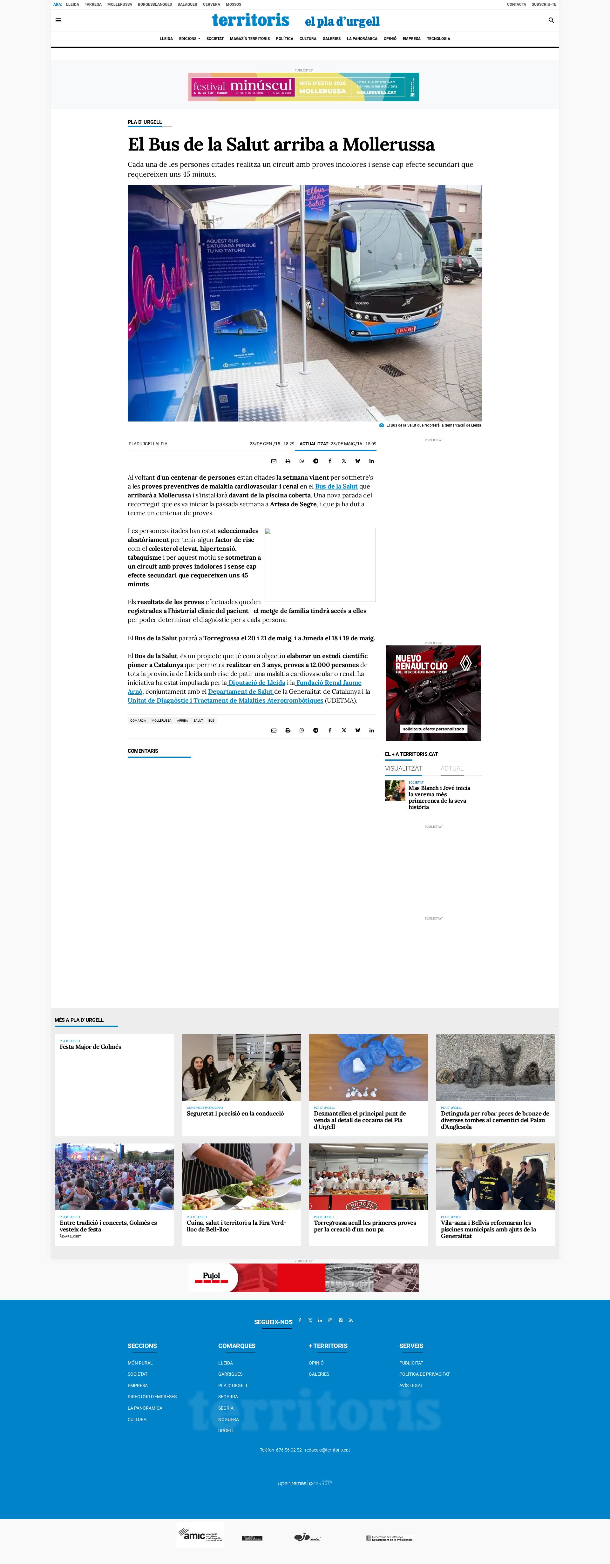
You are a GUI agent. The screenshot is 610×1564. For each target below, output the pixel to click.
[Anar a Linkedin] (320, 1320)
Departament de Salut (241, 691)
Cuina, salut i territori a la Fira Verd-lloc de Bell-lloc (236, 1226)
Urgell (226, 1430)
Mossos (233, 4)
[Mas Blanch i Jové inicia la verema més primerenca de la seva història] (395, 790)
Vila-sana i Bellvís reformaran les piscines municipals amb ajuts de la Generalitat (488, 1229)
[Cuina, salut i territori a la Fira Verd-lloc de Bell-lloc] (241, 1176)
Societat (137, 1374)
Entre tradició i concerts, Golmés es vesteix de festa (108, 1226)
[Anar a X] (310, 1320)
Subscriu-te (544, 4)
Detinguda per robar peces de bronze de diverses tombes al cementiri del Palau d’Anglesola (495, 1119)
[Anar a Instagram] (330, 1320)
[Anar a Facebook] (300, 1320)
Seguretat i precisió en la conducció (235, 1113)
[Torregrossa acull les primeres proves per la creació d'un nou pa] (368, 1176)
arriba (182, 720)
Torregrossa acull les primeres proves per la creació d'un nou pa (365, 1226)
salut (198, 720)
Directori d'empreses (152, 1396)
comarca (138, 720)
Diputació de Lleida (256, 682)
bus (211, 720)
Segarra (228, 1396)
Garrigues (230, 1374)
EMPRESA (138, 1385)
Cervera (211, 4)
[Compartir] (302, 461)
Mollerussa (119, 4)
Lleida (72, 4)
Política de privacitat (424, 1374)
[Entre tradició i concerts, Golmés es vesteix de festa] (114, 1176)
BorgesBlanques (155, 4)
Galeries (319, 1374)
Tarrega (93, 4)
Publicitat (411, 1362)
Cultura (137, 1419)
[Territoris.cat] (296, 20)
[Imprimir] (288, 461)
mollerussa (162, 720)
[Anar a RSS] (351, 1320)
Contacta (516, 4)
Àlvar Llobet (70, 1236)
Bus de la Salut (336, 486)
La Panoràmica (145, 1408)
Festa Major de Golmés (90, 1046)
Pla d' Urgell (145, 122)
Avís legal (411, 1385)
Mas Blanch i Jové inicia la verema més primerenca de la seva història (439, 797)
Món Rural (140, 1362)
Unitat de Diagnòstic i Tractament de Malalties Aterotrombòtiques (225, 700)
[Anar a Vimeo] (341, 1320)
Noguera (228, 1419)
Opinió (316, 1362)
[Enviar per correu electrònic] (274, 461)
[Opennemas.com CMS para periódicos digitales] (305, 1483)
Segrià (226, 1408)
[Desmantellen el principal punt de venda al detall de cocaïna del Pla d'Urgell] (368, 1067)
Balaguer (187, 4)
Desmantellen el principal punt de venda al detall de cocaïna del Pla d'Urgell (360, 1119)
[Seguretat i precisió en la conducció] (241, 1067)
